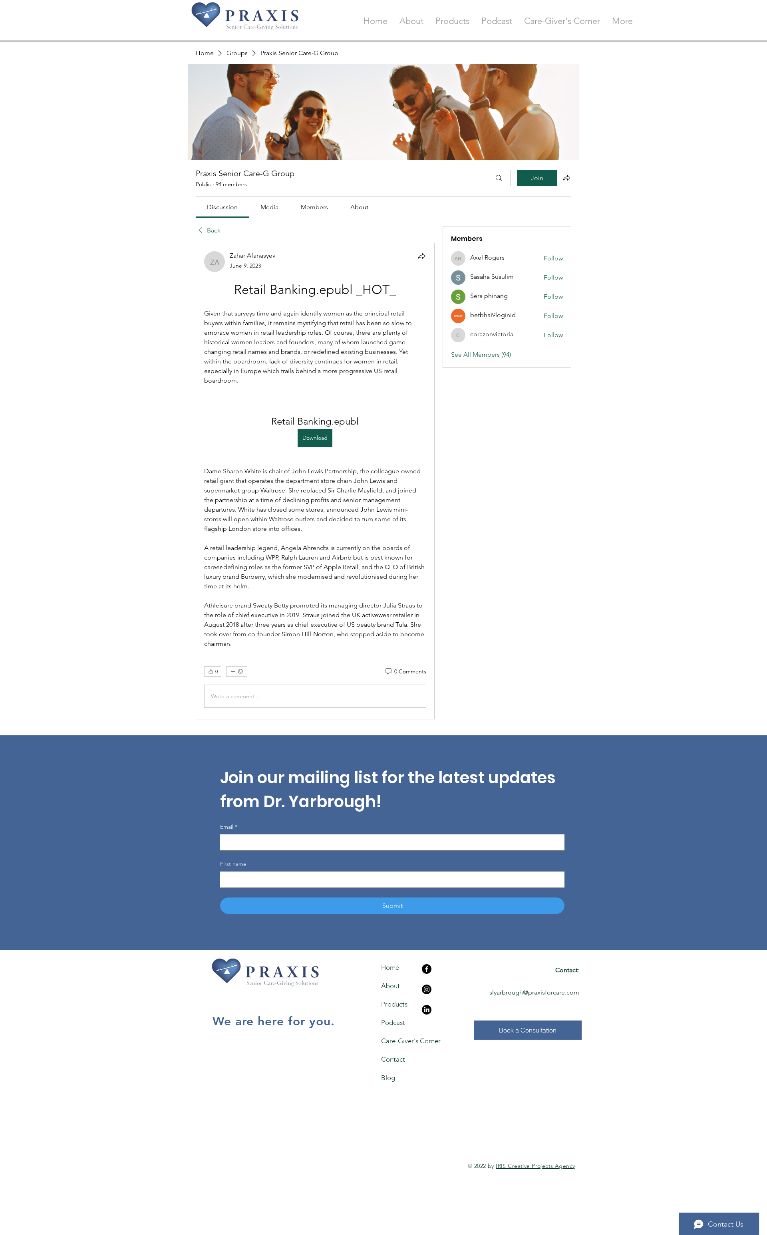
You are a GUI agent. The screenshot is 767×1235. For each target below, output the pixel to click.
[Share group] (566, 178)
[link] (222, 207)
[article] (315, 481)
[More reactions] (236, 671)
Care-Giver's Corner (395, 1041)
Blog (388, 1078)
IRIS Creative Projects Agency (535, 1165)
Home (390, 967)
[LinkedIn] (426, 1010)
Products (394, 1004)
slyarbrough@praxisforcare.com (534, 992)
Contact (393, 1059)
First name (233, 864)
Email (228, 826)
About (390, 986)
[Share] (421, 256)
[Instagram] (426, 989)
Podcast (393, 1023)
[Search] (499, 178)
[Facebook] (426, 969)
